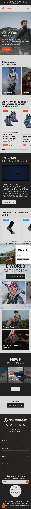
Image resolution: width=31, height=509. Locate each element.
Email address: (19, 255)
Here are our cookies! (8, 498)
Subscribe (23, 259)
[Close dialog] (30, 245)
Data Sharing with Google (9, 500)
